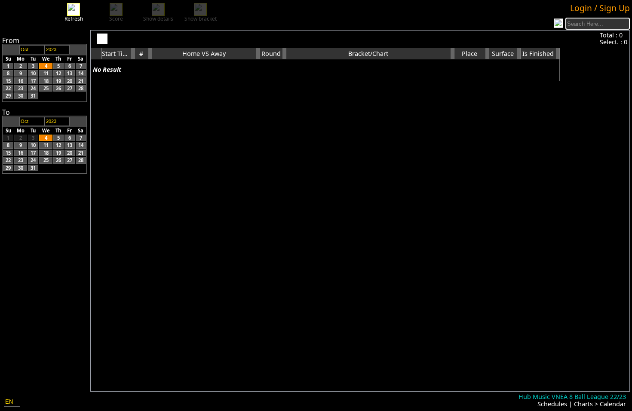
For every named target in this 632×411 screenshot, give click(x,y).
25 (46, 88)
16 (20, 81)
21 (80, 81)
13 (69, 73)
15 (8, 81)
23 (20, 88)
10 (33, 73)
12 (58, 73)
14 (80, 73)
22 (8, 88)
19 (58, 81)
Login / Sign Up (600, 8)
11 (46, 73)
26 (58, 88)
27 (69, 88)
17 (33, 81)
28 (80, 88)
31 (33, 95)
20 (69, 81)
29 (8, 95)
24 (33, 88)
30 (20, 95)
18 (46, 81)
